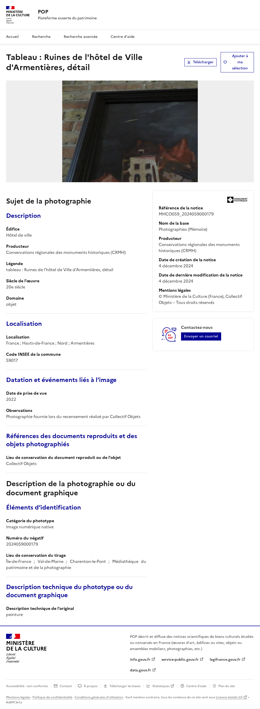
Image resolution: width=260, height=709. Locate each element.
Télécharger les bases (124, 686)
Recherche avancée (81, 36)
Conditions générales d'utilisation (99, 697)
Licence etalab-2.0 (229, 697)
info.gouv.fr (140, 659)
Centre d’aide (196, 686)
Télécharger (203, 62)
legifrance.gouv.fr (225, 659)
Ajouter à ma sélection (240, 62)
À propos (91, 686)
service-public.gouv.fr (180, 659)
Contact (66, 686)
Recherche (41, 36)
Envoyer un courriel (201, 336)
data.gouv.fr (140, 670)
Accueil (12, 36)
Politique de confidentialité (52, 697)
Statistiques (160, 686)
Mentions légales (18, 697)
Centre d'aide (123, 36)
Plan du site (226, 686)
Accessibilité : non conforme (27, 686)
